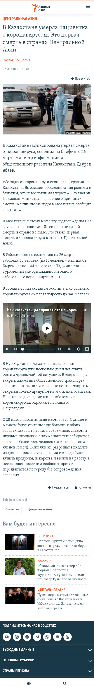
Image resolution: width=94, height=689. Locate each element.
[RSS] (67, 637)
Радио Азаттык (22, 316)
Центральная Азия (20, 19)
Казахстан (45, 561)
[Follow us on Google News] (57, 637)
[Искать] (64, 683)
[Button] (81, 79)
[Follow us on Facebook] (27, 637)
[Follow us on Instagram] (17, 637)
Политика (45, 536)
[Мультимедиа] (29, 683)
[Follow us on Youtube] (7, 637)
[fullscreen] (87, 349)
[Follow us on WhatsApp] (47, 637)
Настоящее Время (16, 60)
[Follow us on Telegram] (37, 637)
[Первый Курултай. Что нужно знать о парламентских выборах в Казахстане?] (20, 542)
